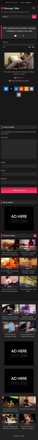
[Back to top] (32, 434)
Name (3, 162)
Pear (22, 78)
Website (4, 179)
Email (3, 170)
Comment (4, 137)
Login (22, 2)
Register (28, 2)
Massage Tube (11, 8)
